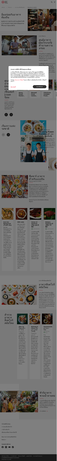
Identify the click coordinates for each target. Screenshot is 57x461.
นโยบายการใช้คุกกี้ (19, 80)
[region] (29, 78)
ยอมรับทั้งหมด (39, 86)
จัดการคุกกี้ (13, 87)
